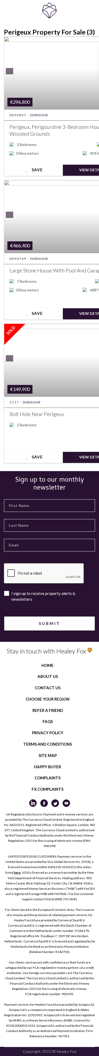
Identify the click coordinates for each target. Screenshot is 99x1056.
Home (47, 665)
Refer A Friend (47, 710)
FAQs (48, 721)
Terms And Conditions (47, 744)
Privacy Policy (47, 732)
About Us (47, 676)
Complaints (47, 777)
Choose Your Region (47, 699)
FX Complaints (47, 789)
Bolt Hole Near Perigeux (37, 414)
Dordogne (39, 115)
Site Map (48, 755)
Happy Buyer (47, 766)
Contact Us (47, 687)
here (17, 872)
